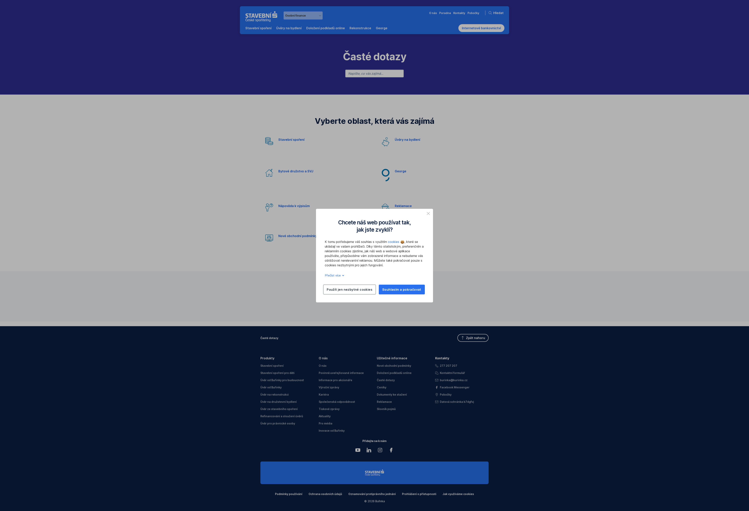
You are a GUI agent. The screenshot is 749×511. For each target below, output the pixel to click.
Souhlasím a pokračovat (401, 289)
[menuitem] (258, 28)
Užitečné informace (392, 358)
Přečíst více (333, 275)
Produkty (267, 358)
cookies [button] (394, 242)
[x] (428, 213)
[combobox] (303, 15)
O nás (323, 358)
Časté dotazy (269, 338)
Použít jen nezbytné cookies (349, 289)
